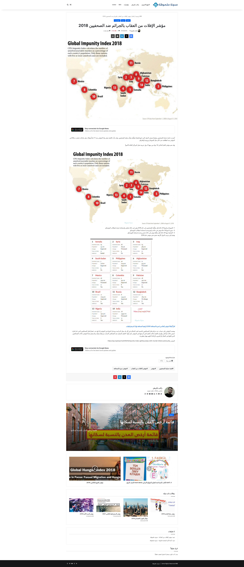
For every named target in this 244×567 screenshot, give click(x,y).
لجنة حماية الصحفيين (165, 368)
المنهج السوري (146, 4)
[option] (122, 427)
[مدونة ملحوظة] (165, 5)
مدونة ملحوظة (156, 563)
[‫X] (156, 394)
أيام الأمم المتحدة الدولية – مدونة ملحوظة (161, 540)
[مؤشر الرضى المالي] (122, 427)
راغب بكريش (135, 4)
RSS (120, 4)
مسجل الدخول (166, 554)
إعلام (133, 16)
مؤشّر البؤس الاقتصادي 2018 (140, 518)
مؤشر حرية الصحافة (120, 368)
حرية (123, 20)
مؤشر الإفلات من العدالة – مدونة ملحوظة (161, 537)
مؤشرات (126, 4)
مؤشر (153, 368)
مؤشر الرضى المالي (158, 422)
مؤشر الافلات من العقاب (139, 368)
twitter (114, 4)
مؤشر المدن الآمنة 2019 (87, 514)
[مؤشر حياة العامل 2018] (163, 505)
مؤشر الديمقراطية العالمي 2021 (111, 514)
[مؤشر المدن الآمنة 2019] (81, 505)
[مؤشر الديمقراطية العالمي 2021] (108, 505)
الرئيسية (138, 16)
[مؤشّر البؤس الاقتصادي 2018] (135, 507)
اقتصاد (171, 415)
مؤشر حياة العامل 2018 (168, 514)
